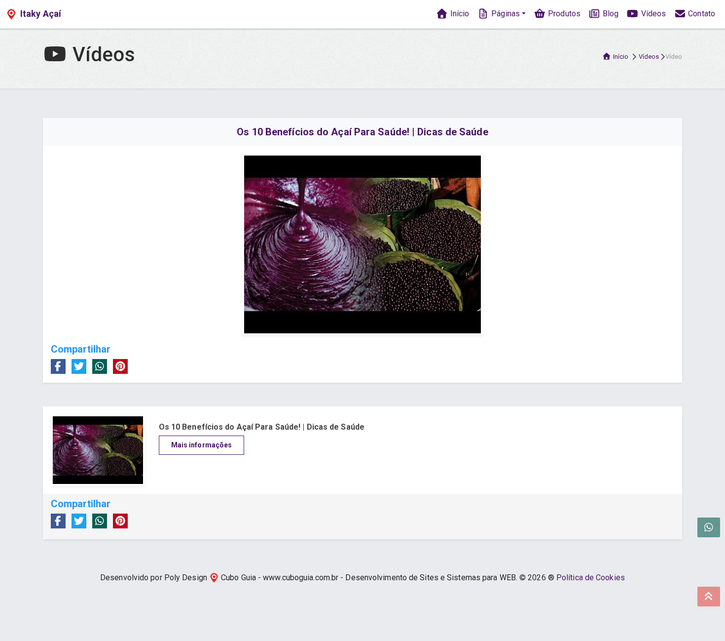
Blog (610, 13)
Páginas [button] (504, 13)
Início (458, 13)
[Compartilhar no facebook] (58, 366)
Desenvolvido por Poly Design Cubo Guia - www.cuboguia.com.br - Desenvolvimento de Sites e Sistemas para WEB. (308, 577)
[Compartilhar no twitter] (79, 366)
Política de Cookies (590, 577)
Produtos (563, 13)
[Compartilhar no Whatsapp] (99, 366)
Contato (700, 13)
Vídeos (652, 13)
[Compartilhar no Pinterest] (120, 366)
